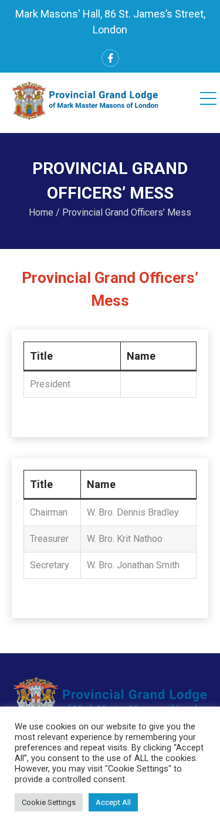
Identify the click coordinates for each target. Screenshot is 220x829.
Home (41, 212)
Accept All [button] (113, 802)
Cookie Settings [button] (49, 802)
